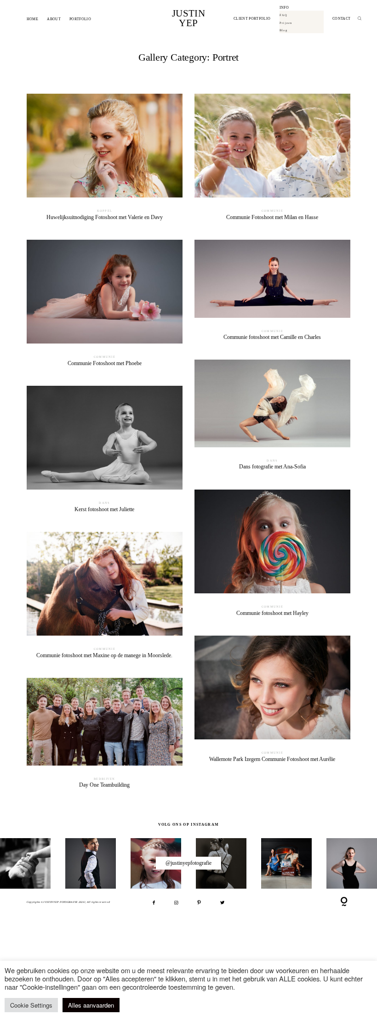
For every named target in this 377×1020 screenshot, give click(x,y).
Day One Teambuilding (104, 737)
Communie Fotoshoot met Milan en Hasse (272, 161)
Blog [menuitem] (283, 30)
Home (32, 19)
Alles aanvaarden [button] (91, 1005)
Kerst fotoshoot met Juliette (104, 453)
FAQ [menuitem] (284, 15)
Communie (272, 210)
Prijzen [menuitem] (286, 22)
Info (284, 8)
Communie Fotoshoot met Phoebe (104, 307)
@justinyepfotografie (188, 863)
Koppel (105, 210)
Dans (272, 460)
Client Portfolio (252, 19)
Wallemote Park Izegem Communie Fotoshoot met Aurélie (272, 703)
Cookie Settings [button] (31, 1005)
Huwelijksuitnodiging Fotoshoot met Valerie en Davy (104, 161)
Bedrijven (104, 778)
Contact (341, 19)
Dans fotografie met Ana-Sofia (272, 419)
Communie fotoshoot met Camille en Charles (272, 294)
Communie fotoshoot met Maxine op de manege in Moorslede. (104, 599)
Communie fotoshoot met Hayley (272, 557)
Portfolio (80, 19)
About (54, 19)
